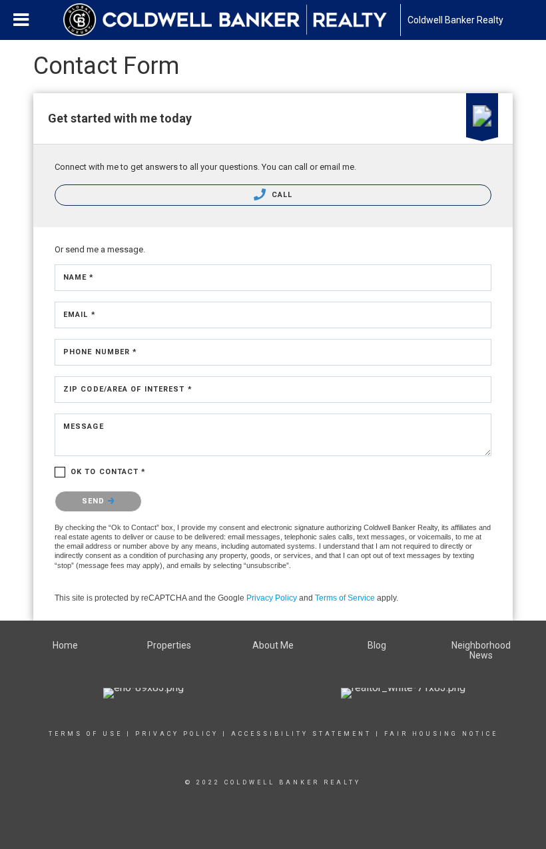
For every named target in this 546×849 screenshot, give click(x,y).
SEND (95, 501)
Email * (79, 314)
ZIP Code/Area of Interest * (127, 389)
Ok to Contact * (108, 471)
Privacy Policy (271, 598)
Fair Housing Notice (441, 733)
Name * (79, 277)
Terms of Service (345, 598)
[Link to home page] (231, 20)
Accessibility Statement (301, 733)
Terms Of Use (86, 733)
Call (281, 194)
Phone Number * (100, 352)
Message (83, 426)
